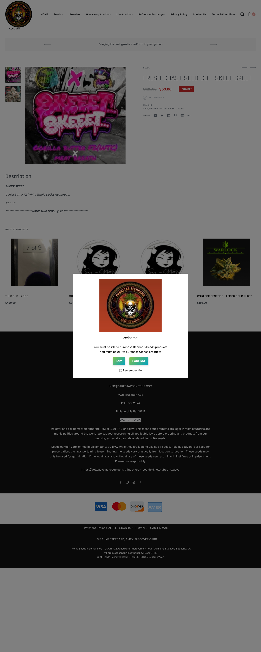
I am (119, 361)
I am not (139, 361)
